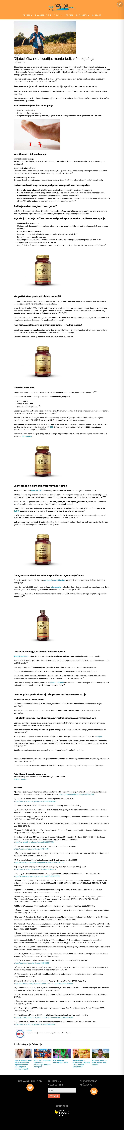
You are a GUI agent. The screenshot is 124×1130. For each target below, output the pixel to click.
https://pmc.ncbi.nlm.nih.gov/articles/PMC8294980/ (35, 801)
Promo (17, 55)
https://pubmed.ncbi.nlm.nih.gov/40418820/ (31, 963)
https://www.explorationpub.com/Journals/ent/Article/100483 (39, 863)
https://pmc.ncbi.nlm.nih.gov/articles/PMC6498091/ (35, 869)
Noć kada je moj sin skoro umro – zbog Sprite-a (99, 1062)
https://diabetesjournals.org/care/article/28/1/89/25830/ (37, 876)
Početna (27, 15)
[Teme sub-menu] (62, 15)
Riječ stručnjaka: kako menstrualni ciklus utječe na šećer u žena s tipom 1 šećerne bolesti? (23, 1064)
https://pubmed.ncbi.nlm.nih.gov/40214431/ (31, 849)
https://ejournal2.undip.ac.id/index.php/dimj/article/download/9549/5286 (43, 1017)
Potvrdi (54, 1096)
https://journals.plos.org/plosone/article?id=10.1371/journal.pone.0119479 (43, 983)
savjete (99, 736)
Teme (57, 15)
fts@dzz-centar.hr (21, 779)
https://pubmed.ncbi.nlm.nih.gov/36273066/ (77, 794)
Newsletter (82, 15)
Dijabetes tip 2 (43, 15)
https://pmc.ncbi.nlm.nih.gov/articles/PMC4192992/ (35, 1024)
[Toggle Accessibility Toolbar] (120, 4)
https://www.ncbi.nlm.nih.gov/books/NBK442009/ (34, 842)
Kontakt (96, 15)
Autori (69, 15)
